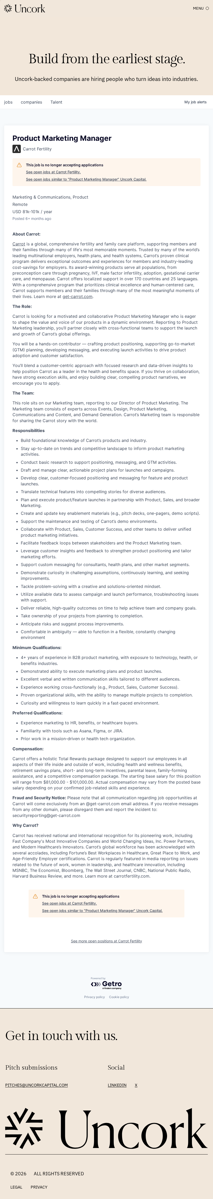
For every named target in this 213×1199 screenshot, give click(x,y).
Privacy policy (94, 997)
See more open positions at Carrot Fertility (106, 941)
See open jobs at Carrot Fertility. (53, 172)
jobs (8, 102)
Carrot (18, 243)
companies (31, 102)
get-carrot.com (77, 296)
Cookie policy (119, 997)
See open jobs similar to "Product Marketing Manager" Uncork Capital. (86, 179)
